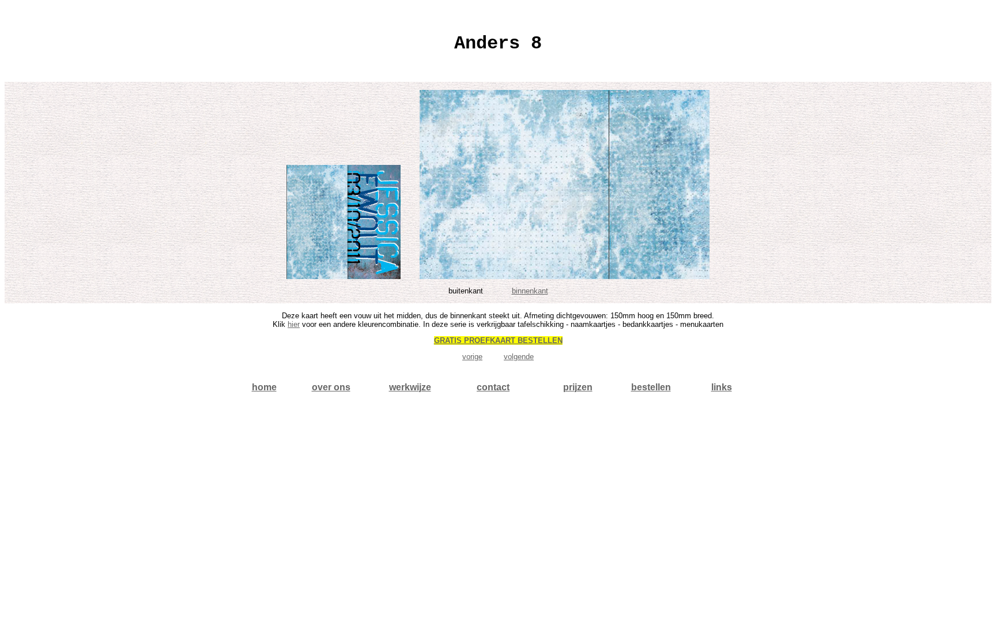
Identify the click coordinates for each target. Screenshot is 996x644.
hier (294, 324)
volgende (519, 356)
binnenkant (530, 291)
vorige (472, 356)
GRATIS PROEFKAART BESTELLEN (498, 340)
